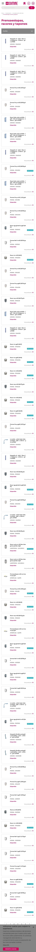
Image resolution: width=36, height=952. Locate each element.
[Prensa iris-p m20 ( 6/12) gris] (6, 90)
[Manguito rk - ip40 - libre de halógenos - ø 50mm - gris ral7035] (6, 458)
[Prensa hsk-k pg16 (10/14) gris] (6, 690)
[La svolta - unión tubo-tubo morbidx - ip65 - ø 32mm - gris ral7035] (6, 705)
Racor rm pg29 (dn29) (16, 411)
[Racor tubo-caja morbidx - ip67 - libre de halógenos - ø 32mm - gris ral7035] (6, 183)
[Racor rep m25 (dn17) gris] (6, 300)
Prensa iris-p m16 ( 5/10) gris (18, 589)
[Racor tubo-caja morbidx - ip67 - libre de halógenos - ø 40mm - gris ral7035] (6, 314)
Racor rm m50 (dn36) (16, 823)
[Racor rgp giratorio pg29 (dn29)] (6, 676)
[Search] (32, 7)
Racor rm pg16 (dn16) (16, 357)
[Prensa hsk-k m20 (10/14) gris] (6, 243)
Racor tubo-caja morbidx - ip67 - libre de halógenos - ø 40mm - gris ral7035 (18, 313)
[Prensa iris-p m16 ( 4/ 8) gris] (6, 200)
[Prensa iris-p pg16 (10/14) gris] (6, 286)
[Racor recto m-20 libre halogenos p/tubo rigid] (6, 547)
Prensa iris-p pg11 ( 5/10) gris (18, 781)
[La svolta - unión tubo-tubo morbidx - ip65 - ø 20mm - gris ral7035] (6, 517)
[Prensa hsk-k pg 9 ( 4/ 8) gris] (6, 839)
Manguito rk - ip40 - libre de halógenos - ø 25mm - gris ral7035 (18, 56)
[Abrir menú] (2, 3)
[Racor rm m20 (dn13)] (6, 400)
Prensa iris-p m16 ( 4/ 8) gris (18, 197)
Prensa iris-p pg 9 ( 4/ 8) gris (18, 866)
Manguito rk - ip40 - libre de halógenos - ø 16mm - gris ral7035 (18, 329)
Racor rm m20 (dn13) (16, 397)
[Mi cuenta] (28, 3)
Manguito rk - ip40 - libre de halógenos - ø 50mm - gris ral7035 (17, 457)
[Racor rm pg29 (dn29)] (6, 413)
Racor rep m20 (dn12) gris (17, 615)
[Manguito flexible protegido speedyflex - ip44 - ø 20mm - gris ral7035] (6, 753)
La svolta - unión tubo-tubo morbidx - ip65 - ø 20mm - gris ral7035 (17, 516)
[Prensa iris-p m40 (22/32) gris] (6, 213)
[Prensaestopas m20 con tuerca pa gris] (6, 631)
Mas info (6, 945)
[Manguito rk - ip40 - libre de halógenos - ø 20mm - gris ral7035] (6, 41)
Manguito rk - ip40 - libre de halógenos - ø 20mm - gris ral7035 (17, 40)
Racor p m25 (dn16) (15, 809)
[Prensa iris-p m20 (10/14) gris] (6, 271)
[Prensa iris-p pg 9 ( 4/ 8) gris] (6, 868)
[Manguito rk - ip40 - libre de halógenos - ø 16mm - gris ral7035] (6, 330)
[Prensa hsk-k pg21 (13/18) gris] (6, 895)
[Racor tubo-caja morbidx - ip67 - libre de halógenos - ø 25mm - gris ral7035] (6, 120)
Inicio (2, 13)
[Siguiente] (29, 924)
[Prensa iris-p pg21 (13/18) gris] (6, 502)
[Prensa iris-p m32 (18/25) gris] (6, 169)
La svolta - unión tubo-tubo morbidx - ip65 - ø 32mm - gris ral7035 (18, 704)
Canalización (8, 13)
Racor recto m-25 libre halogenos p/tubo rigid (18, 560)
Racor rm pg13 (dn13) (16, 907)
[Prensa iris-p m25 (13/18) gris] (6, 105)
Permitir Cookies (10, 949)
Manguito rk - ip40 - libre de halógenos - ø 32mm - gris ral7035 (18, 73)
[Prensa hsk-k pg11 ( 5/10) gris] (6, 797)
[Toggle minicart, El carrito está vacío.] (33, 3)
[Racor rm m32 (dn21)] (6, 257)
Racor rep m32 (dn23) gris (17, 531)
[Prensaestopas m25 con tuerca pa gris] (6, 576)
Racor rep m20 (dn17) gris (17, 384)
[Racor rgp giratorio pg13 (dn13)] (6, 646)
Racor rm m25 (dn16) (16, 371)
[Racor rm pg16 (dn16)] (6, 360)
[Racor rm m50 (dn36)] (6, 825)
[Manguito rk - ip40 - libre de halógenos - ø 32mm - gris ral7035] (6, 74)
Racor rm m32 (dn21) (16, 255)
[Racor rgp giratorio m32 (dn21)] (6, 722)
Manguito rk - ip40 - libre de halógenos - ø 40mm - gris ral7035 (18, 151)
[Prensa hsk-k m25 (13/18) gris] (6, 661)
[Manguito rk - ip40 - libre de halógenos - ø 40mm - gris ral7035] (6, 152)
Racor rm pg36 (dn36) (16, 879)
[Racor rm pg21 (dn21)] (6, 346)
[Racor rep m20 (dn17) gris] (6, 386)
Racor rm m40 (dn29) (16, 602)
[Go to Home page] (12, 3)
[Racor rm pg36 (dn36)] (6, 882)
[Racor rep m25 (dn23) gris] (6, 474)
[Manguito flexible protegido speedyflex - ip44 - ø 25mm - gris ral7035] (6, 736)
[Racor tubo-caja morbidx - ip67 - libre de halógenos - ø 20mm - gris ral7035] (6, 136)
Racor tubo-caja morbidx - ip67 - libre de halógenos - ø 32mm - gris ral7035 (18, 182)
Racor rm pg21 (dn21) (16, 344)
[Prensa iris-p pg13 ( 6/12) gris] (6, 427)
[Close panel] (33, 927)
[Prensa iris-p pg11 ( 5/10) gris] (6, 784)
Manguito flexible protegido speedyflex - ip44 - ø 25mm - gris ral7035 (17, 735)
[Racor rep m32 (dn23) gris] (6, 533)
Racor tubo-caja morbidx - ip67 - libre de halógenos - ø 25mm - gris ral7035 (18, 119)
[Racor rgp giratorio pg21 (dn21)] (6, 228)
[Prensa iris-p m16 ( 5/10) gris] (6, 591)
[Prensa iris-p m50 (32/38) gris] (6, 769)
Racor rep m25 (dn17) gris (17, 298)
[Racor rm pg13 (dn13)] (6, 910)
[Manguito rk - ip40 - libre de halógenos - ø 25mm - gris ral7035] (6, 57)
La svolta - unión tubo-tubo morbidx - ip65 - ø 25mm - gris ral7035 (18, 440)
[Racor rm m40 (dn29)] (6, 604)
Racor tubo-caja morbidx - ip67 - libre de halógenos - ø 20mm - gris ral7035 (18, 135)
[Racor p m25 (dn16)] (6, 812)
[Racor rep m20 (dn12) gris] (6, 618)
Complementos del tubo (18, 13)
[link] (6, 924)
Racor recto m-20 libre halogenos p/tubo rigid (18, 545)
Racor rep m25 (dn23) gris (17, 471)
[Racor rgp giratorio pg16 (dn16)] (6, 487)
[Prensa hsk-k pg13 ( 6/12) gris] (6, 854)
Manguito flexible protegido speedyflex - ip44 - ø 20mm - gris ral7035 (18, 752)
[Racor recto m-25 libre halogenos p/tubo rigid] (6, 561)
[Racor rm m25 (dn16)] (6, 373)
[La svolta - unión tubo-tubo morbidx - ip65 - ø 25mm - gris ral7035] (6, 441)
